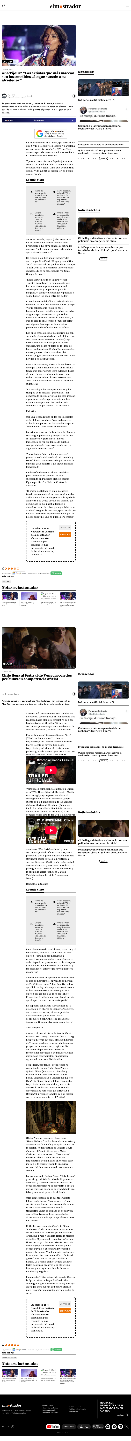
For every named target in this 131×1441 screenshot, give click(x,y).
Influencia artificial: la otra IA (96, 100)
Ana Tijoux (6, 581)
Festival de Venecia (9, 1358)
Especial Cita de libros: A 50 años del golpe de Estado (48, 603)
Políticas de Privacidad (49, 1412)
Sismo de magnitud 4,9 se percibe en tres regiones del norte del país (41, 196)
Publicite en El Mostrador (78, 1407)
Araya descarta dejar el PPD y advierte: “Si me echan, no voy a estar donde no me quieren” (64, 197)
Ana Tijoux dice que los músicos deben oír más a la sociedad (29, 604)
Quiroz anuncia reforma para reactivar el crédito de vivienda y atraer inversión (99, 151)
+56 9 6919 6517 (7, 1413)
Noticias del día (89, 210)
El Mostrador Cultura (12, 694)
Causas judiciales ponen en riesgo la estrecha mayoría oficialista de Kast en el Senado (40, 221)
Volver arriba (6, 1427)
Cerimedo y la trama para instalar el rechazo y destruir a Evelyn (99, 127)
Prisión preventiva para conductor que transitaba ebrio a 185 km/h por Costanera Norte (102, 250)
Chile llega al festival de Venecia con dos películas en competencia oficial (102, 239)
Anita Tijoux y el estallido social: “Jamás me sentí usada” (9, 604)
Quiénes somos (47, 1405)
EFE (13, 95)
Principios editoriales (49, 1410)
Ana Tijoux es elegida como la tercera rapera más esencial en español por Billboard (68, 605)
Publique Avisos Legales (77, 1409)
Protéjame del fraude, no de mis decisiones (100, 144)
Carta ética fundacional (50, 1408)
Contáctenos (73, 1411)
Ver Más (29, 95)
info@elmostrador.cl (19, 1413)
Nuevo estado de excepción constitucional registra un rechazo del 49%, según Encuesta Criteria (63, 220)
